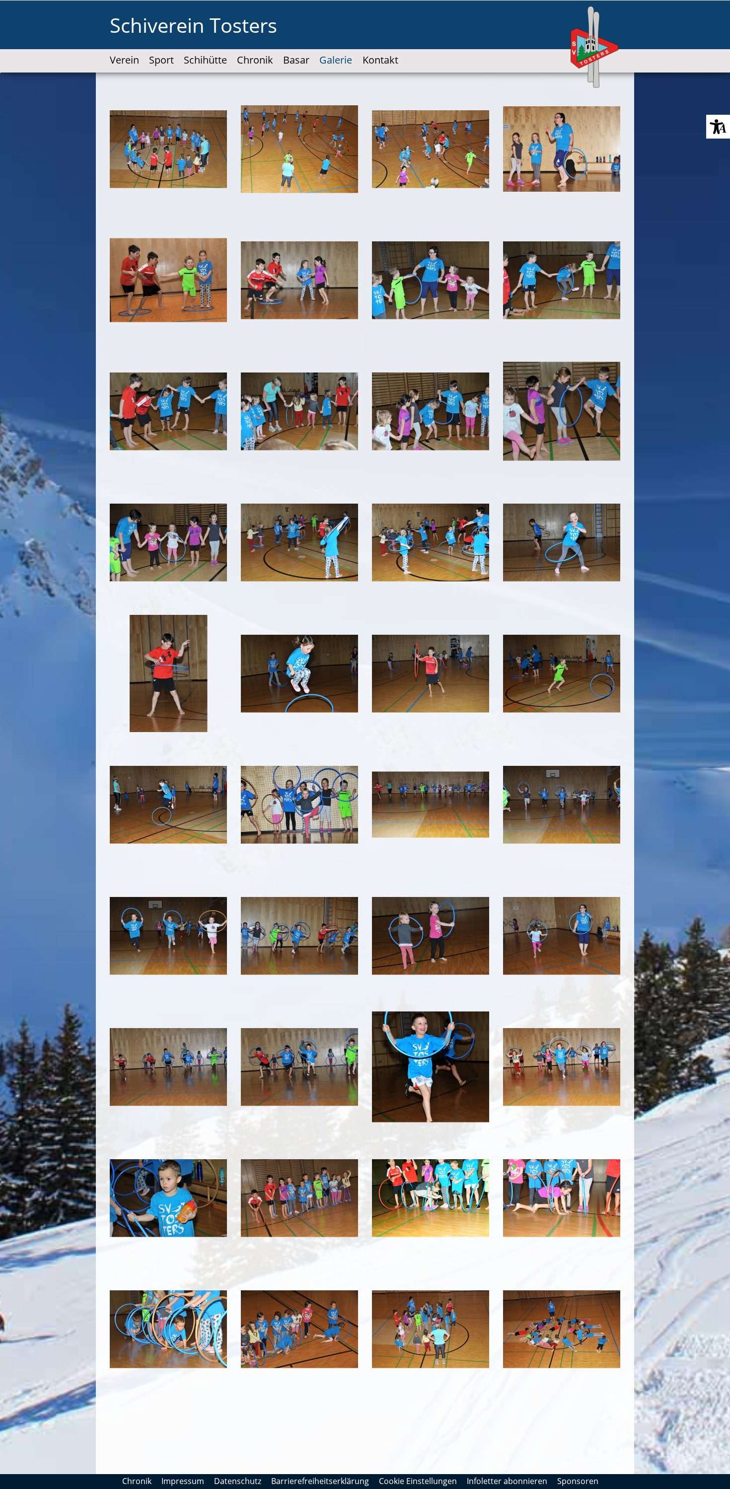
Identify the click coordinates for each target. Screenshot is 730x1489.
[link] (124, 51)
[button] (718, 127)
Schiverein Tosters (193, 25)
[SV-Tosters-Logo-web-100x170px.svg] (595, 47)
